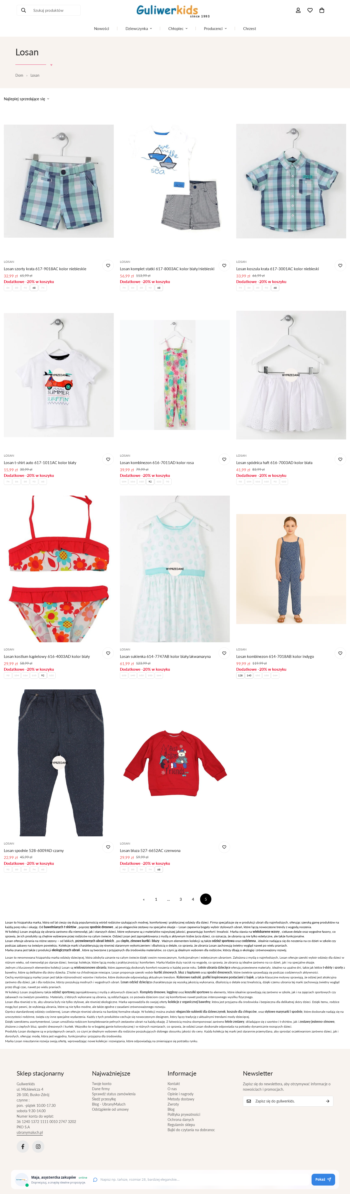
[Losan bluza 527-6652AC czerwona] (175, 762)
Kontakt (174, 1083)
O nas (172, 1089)
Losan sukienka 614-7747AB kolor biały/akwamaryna (165, 656)
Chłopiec (175, 28)
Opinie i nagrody (180, 1094)
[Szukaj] (23, 10)
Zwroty (173, 1104)
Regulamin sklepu (181, 1124)
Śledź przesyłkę (104, 1099)
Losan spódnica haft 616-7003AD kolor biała (274, 462)
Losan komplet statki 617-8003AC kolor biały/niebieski (167, 268)
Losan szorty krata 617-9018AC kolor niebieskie (45, 268)
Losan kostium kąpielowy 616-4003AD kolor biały (47, 656)
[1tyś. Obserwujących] (38, 1146)
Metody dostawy (181, 1099)
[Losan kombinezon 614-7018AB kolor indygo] (291, 568)
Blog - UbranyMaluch (109, 1104)
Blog (171, 1109)
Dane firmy (101, 1089)
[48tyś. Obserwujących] (23, 1146)
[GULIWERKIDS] (175, 10)
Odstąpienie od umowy (110, 1109)
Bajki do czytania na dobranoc (191, 1130)
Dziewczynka (137, 28)
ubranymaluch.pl (30, 1132)
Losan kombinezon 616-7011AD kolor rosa (157, 462)
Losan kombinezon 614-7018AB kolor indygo (275, 656)
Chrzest (249, 28)
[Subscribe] (327, 1101)
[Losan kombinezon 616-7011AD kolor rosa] (175, 375)
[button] (322, 10)
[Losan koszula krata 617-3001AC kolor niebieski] (291, 181)
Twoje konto (101, 1083)
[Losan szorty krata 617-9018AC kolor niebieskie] (59, 181)
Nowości (101, 28)
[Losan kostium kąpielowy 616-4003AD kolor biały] (59, 568)
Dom (19, 75)
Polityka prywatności (184, 1114)
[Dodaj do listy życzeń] (108, 265)
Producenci (213, 28)
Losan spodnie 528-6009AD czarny (34, 850)
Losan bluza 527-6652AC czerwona (150, 850)
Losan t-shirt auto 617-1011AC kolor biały (40, 462)
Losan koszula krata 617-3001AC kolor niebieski (277, 268)
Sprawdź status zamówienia (114, 1094)
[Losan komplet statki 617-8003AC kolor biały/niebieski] (175, 181)
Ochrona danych (181, 1119)
